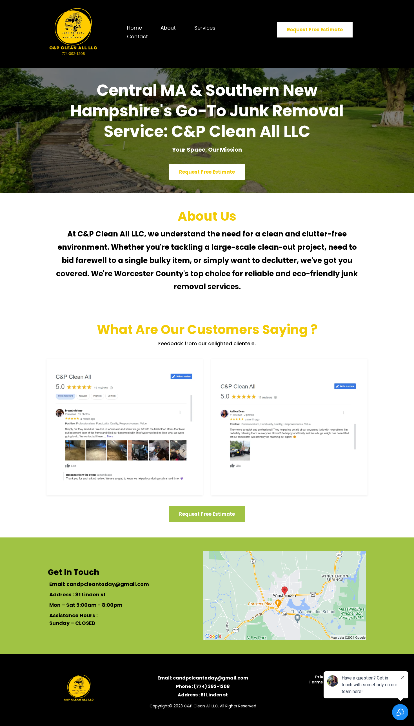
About (168, 27)
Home (134, 27)
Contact (137, 36)
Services (204, 27)
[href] (284, 595)
